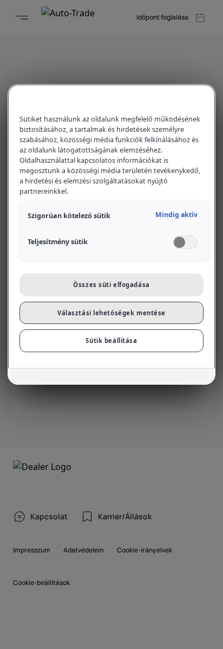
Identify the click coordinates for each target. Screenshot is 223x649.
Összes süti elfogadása (111, 285)
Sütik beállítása (111, 340)
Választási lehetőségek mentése (111, 313)
